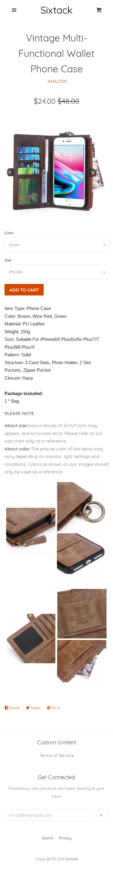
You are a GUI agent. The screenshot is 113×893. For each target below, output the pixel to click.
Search (48, 838)
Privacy (65, 838)
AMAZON (56, 81)
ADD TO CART (24, 290)
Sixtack (72, 859)
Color (9, 233)
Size (8, 260)
